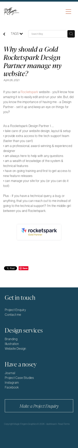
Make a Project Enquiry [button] (39, 406)
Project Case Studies (19, 377)
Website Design (15, 348)
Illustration (12, 344)
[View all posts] (4, 34)
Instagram (12, 382)
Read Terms (64, 424)
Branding (11, 339)
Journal (10, 373)
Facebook (12, 387)
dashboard (51, 424)
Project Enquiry (15, 310)
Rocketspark (29, 92)
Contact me (13, 314)
